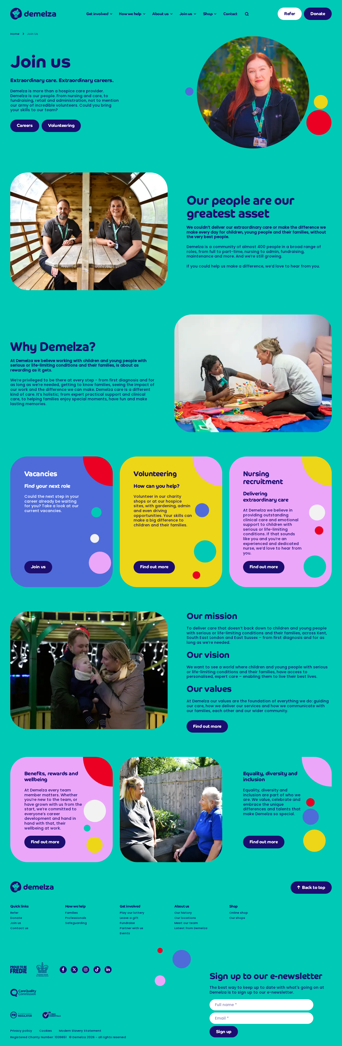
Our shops (237, 918)
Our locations (185, 918)
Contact (230, 13)
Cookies (45, 1030)
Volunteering (61, 125)
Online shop (238, 912)
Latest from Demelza (190, 928)
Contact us (19, 928)
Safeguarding (76, 923)
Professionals (75, 918)
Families (71, 912)
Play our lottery (132, 912)
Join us (38, 567)
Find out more (154, 567)
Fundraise (127, 923)
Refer (289, 13)
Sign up (223, 1031)
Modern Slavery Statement (80, 1030)
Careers (24, 125)
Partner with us (131, 928)
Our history (183, 912)
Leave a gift (129, 918)
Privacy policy (21, 1030)
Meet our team (186, 923)
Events (125, 933)
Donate (317, 13)
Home (14, 34)
